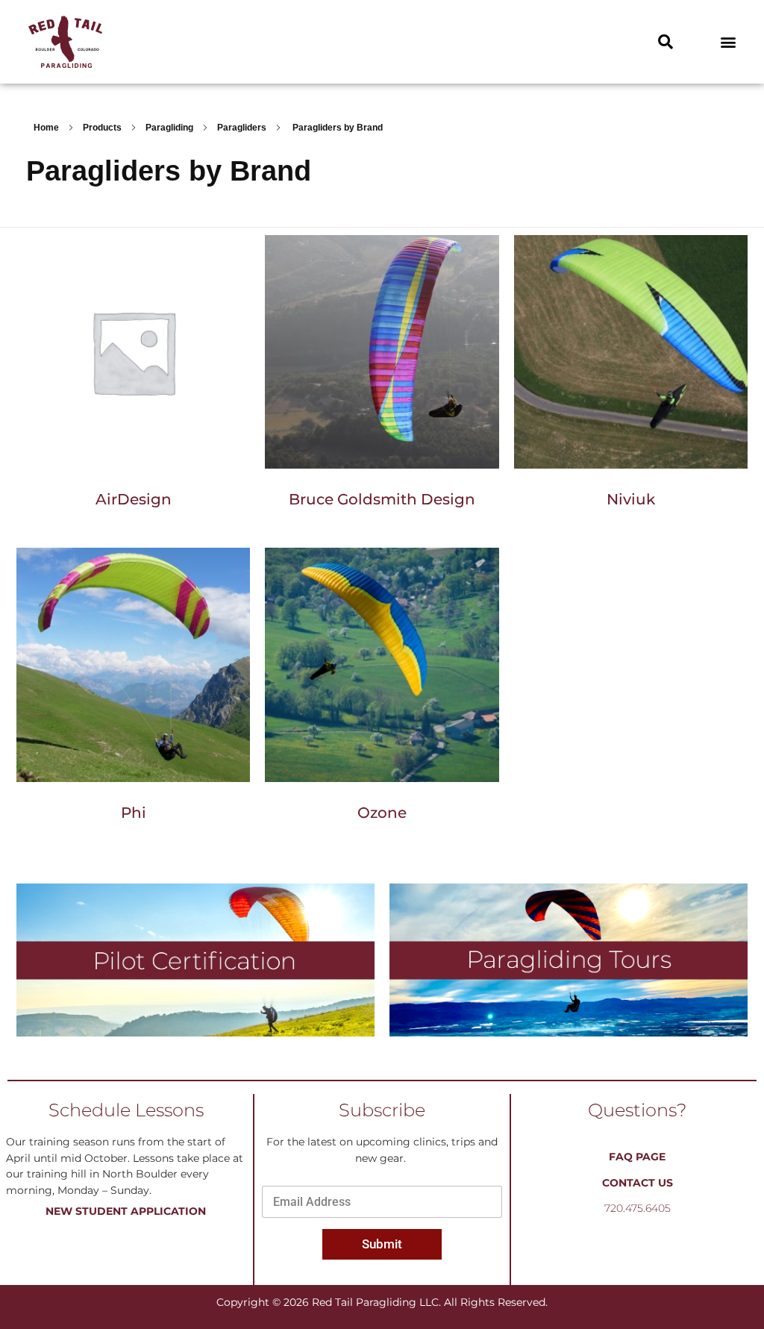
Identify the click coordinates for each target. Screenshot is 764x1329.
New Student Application (126, 1211)
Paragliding (169, 127)
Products (102, 127)
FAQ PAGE (637, 1156)
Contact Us (637, 1182)
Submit (382, 1243)
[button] (665, 42)
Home (46, 127)
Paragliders (241, 127)
